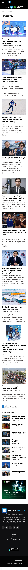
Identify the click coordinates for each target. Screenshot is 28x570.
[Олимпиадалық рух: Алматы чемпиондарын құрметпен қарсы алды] (14, 29)
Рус (8, 7)
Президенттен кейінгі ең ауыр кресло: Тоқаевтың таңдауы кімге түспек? (19, 418)
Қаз (5, 7)
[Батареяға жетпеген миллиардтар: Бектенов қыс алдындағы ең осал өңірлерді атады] (6, 465)
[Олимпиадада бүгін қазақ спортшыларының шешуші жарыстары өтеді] (14, 107)
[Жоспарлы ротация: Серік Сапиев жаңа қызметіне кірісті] (14, 186)
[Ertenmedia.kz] (14, 2)
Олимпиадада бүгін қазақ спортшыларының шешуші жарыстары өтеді (12, 120)
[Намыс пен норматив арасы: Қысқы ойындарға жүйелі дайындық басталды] (14, 258)
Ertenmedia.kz (18, 560)
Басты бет (4, 11)
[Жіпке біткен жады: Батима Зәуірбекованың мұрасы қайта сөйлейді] (6, 426)
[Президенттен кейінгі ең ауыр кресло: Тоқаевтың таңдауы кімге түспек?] (6, 418)
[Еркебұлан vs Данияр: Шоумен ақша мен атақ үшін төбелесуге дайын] (14, 220)
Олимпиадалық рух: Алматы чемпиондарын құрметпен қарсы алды (12, 41)
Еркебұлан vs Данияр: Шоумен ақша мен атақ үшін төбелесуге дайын (14, 232)
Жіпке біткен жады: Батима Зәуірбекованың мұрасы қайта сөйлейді (19, 426)
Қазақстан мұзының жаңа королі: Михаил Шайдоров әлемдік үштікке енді (12, 79)
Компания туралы (18, 563)
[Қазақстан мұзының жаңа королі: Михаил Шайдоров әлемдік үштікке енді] (14, 67)
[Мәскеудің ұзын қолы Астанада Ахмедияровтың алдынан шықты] (6, 442)
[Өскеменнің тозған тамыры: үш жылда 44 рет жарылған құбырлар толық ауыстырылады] (6, 457)
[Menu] (3, 2)
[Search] (25, 2)
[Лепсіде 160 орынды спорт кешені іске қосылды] (14, 297)
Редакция (9, 563)
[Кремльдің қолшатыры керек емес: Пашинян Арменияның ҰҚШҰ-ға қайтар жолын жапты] (6, 473)
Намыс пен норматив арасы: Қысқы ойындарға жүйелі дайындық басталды (13, 271)
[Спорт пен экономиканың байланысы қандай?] (14, 376)
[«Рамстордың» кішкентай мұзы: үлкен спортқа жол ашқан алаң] (14, 147)
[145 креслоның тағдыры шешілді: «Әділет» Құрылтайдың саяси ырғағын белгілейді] (6, 450)
